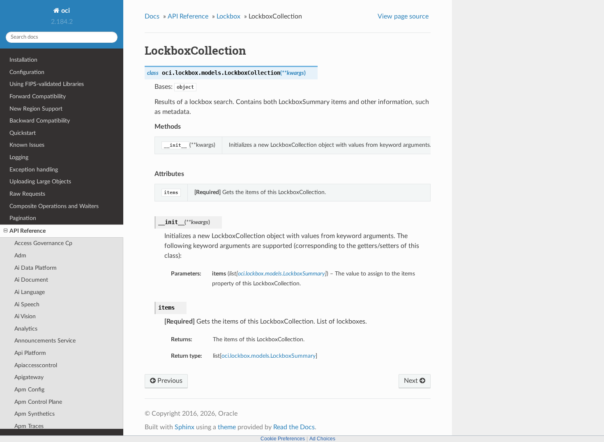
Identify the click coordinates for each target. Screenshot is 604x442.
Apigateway (29, 377)
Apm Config (29, 389)
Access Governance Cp (43, 243)
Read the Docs (294, 427)
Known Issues (26, 145)
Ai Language (29, 292)
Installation (23, 60)
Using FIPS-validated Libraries (46, 84)
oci (65, 10)
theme (227, 427)
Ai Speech (26, 304)
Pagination (22, 218)
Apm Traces (29, 426)
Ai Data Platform (35, 268)
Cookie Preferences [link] (283, 439)
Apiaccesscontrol (35, 365)
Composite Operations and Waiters (54, 206)
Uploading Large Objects (40, 181)
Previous (169, 380)
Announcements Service (45, 341)
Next (412, 380)
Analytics (25, 329)
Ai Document (31, 280)
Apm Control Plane (38, 402)
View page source (403, 16)
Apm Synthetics (34, 414)
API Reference (27, 231)
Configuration (26, 72)
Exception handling (33, 170)
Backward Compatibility (39, 121)
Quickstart (22, 133)
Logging (18, 157)
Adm (20, 255)
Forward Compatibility (37, 96)
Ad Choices (322, 439)
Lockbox (228, 16)
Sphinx (184, 427)
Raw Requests (27, 194)
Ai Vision (25, 316)
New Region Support (35, 109)
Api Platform (30, 353)
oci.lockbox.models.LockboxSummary (268, 356)
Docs (152, 16)
